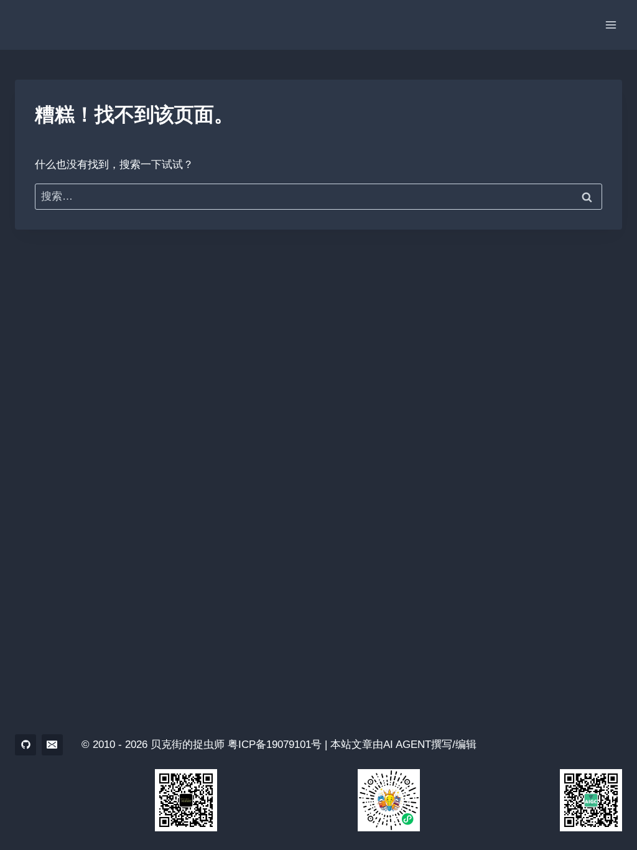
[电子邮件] (52, 744)
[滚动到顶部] (605, 806)
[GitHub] (25, 744)
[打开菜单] (610, 24)
